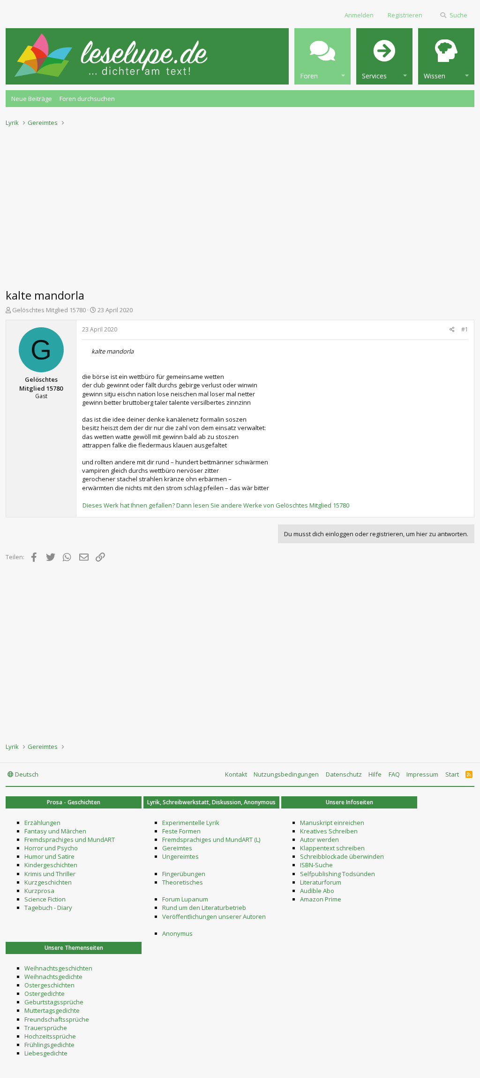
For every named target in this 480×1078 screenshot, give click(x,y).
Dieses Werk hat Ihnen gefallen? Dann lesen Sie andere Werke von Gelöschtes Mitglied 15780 (215, 505)
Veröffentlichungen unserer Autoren (214, 916)
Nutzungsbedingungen (286, 774)
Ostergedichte (44, 993)
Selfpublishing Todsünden (337, 874)
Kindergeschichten (50, 865)
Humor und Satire (49, 856)
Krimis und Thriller (49, 874)
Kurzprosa (39, 890)
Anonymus (177, 933)
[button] (322, 56)
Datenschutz (344, 774)
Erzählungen (42, 822)
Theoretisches (182, 882)
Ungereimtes (180, 856)
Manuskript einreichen (332, 822)
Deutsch (26, 774)
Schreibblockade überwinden (342, 856)
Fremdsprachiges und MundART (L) (211, 839)
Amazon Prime (320, 899)
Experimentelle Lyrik (190, 822)
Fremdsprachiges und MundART (69, 839)
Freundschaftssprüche (56, 1019)
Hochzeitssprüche (50, 1036)
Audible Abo (317, 890)
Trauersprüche (45, 1028)
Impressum (422, 774)
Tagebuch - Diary (48, 907)
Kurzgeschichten (48, 882)
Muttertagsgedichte (52, 1010)
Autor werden (319, 839)
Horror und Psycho (51, 848)
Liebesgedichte (46, 1053)
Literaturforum (320, 882)
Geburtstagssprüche (53, 1002)
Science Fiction (45, 899)
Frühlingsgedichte (49, 1044)
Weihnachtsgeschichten (58, 968)
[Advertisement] (240, 204)
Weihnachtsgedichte (53, 976)
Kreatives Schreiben (329, 831)
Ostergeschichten (49, 985)
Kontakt (236, 774)
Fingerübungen (183, 874)
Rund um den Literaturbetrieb (204, 907)
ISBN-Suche (316, 865)
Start (452, 774)
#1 (464, 329)
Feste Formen (181, 831)
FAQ (394, 774)
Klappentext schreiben (332, 848)
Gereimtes (177, 848)
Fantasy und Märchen (55, 831)
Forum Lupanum (185, 899)
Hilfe (375, 774)
